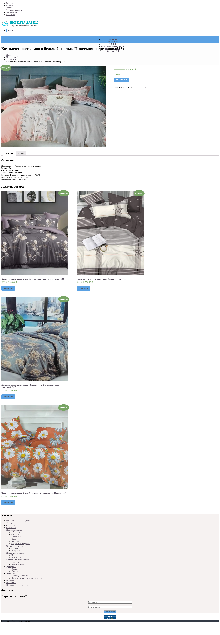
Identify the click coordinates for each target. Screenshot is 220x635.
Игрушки (10, 580)
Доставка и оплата (14, 10)
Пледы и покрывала (15, 553)
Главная (9, 3)
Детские (15, 541)
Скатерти (15, 571)
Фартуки (15, 569)
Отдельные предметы (20, 544)
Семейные (15, 534)
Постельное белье (14, 57)
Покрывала (16, 557)
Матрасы (15, 562)
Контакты (10, 15)
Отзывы (9, 8)
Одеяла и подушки (14, 546)
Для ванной (11, 573)
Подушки (15, 550)
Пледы (14, 555)
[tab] (9, 153)
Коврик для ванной (19, 576)
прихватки (11, 527)
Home (8, 55)
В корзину (121, 80)
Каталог (9, 5)
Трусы (9, 523)
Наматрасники (17, 564)
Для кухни (11, 567)
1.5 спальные (17, 532)
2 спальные (11, 59)
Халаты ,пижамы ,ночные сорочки (26, 578)
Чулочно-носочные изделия (18, 521)
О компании (11, 12)
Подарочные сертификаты (17, 585)
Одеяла (14, 548)
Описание (9, 153)
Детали (20, 153)
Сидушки (10, 525)
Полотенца (11, 583)
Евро (13, 539)
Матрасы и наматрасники (17, 560)
